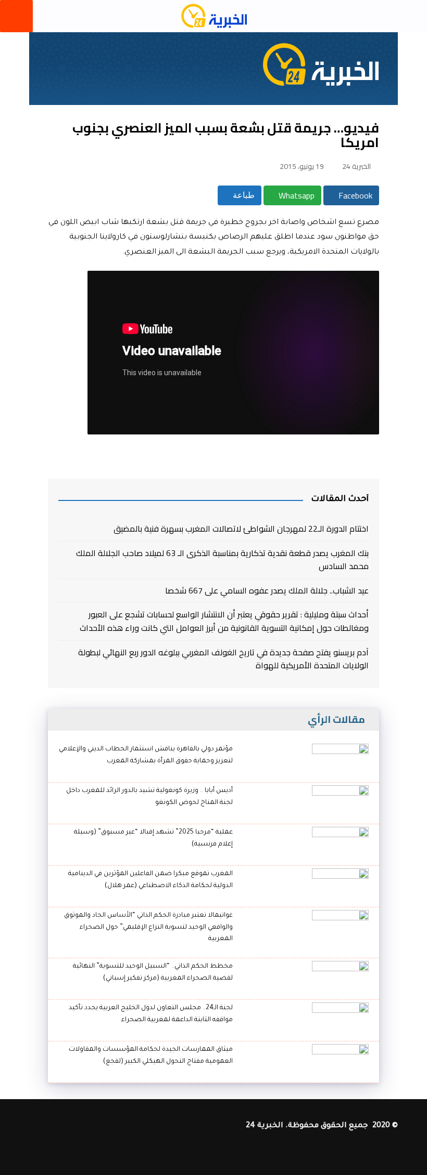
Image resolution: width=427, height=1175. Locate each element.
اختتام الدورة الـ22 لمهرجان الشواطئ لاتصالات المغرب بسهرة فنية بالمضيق (241, 529)
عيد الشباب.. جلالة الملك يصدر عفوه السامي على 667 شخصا (267, 591)
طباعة (243, 195)
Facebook (354, 195)
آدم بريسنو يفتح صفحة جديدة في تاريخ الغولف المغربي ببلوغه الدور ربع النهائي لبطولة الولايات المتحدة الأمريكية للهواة (223, 659)
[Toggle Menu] (16, 16)
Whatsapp (296, 195)
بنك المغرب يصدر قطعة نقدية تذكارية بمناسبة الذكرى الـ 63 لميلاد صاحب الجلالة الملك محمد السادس (222, 560)
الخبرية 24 (356, 166)
